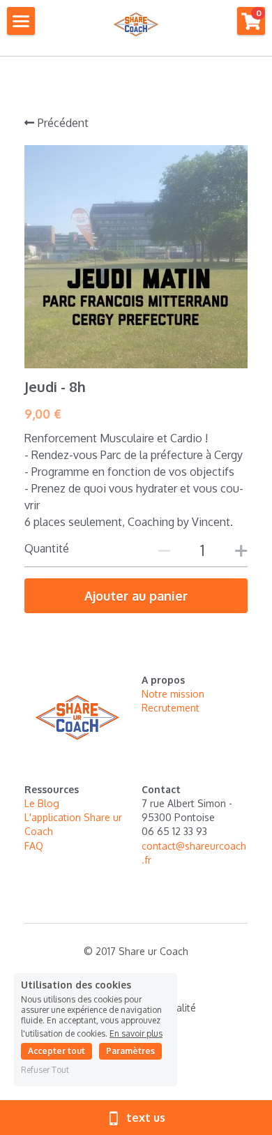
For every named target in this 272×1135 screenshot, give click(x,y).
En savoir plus (136, 1033)
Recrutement (172, 708)
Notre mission (173, 694)
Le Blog (41, 803)
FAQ (33, 846)
